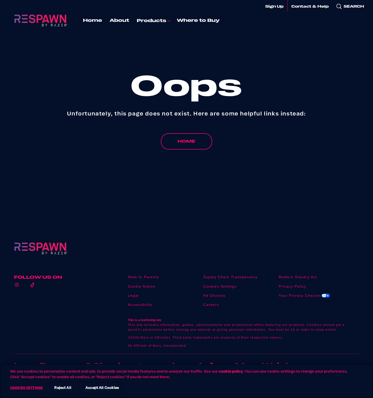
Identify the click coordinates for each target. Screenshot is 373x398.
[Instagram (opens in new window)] (17, 286)
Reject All (62, 388)
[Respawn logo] (41, 248)
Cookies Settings (220, 286)
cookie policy (231, 371)
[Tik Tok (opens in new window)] (32, 286)
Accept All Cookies (102, 388)
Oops (186, 85)
